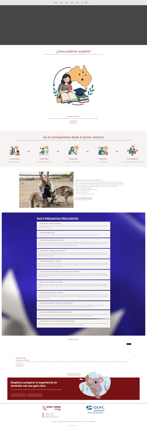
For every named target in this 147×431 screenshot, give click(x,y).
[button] (18, 395)
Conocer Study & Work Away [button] (83, 198)
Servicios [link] (77, 2)
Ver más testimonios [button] (73, 374)
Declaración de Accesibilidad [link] (89, 421)
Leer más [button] (19, 365)
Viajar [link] (72, 2)
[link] (48, 413)
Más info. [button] (73, 122)
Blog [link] (82, 2)
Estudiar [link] (55, 2)
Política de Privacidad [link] (62, 421)
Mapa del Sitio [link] (79, 421)
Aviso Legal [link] (54, 421)
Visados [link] (66, 2)
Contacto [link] (86, 2)
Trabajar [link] (61, 2)
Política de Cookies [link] (71, 421)
